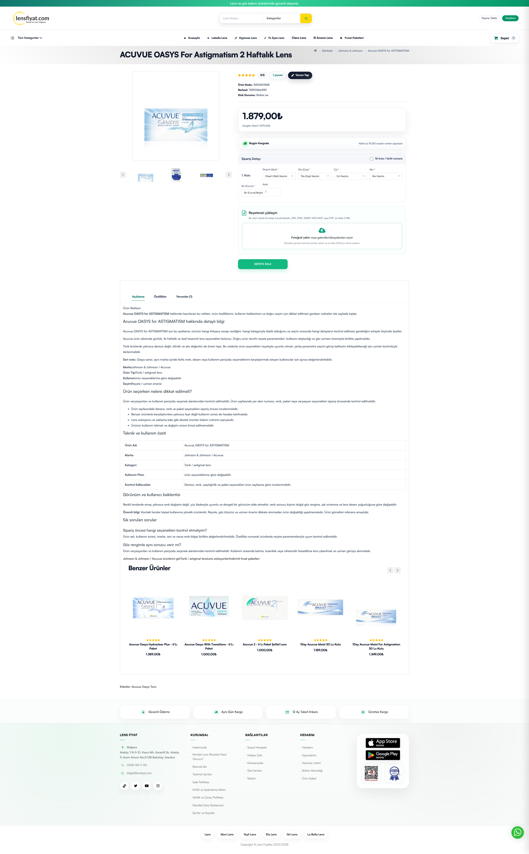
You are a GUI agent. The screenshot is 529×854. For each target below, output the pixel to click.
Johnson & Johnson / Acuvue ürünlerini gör (151, 559)
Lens (208, 834)
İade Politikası (201, 782)
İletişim (251, 778)
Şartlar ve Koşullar (204, 813)
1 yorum (278, 75)
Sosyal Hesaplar (257, 747)
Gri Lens (292, 834)
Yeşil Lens (249, 834)
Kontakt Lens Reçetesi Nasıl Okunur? (209, 757)
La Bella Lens (315, 834)
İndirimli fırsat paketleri (244, 559)
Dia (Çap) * (304, 169)
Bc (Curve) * (248, 186)
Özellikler (160, 296)
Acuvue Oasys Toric (144, 687)
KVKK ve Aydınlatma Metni (209, 790)
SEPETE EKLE (263, 264)
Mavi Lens (227, 834)
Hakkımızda (200, 747)
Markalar (327, 50)
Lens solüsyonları (218, 559)
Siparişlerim (309, 755)
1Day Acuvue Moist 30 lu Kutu (320, 644)
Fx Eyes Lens (276, 38)
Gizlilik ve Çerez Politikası (208, 797)
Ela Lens (271, 834)
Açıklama (138, 296)
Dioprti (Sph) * (271, 169)
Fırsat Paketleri (354, 38)
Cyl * (336, 169)
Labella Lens (219, 38)
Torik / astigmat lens (193, 559)
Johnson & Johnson (350, 50)
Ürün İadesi (309, 778)
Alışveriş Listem (311, 763)
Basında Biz (200, 766)
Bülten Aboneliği (312, 770)
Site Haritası (254, 770)
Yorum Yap (302, 75)
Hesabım (510, 18)
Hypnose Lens (247, 38)
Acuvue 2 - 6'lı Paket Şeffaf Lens (265, 644)
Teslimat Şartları (202, 774)
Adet (265, 184)
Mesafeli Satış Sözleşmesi (208, 805)
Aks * (372, 169)
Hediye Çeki (254, 755)
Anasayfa (193, 38)
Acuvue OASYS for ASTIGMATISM (388, 50)
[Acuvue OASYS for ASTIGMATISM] (176, 114)
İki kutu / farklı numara (389, 158)
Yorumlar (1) (184, 296)
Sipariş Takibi (489, 18)
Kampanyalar (255, 763)
